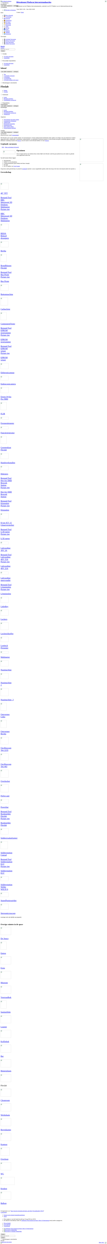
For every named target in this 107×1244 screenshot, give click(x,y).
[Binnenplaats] (6, 1066)
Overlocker (5, 781)
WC (2, 1174)
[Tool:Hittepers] (4, 469)
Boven (19, 140)
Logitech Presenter (4, 646)
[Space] (6, 934)
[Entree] (4, 949)
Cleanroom (5, 1100)
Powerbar (5, 807)
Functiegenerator (8, 433)
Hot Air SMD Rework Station (6, 494)
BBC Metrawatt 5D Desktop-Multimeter (6, 217)
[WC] (6, 1169)
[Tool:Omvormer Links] (4, 710)
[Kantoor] (6, 1140)
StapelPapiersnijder (9, 900)
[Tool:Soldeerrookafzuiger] (4, 834)
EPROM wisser (4, 358)
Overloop (4, 1159)
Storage (47, 140)
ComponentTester (8, 324)
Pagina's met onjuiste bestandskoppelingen (14, 1215)
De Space (5, 938)
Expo (3, 968)
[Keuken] (8, 1184)
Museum (4, 983)
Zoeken (3, 51)
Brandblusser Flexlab (6, 266)
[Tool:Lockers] (4, 615)
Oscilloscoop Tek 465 (6, 765)
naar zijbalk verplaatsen (6, 5)
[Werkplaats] (6, 1111)
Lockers (4, 619)
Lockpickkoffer (7, 633)
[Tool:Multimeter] (4, 653)
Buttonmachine (7, 294)
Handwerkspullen (8, 462)
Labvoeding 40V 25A (5, 567)
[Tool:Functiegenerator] (4, 428)
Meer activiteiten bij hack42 (12, 147)
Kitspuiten (5, 510)
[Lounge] (6, 1022)
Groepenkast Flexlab (6, 448)
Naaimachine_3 (7, 700)
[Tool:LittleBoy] (4, 602)
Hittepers (4, 474)
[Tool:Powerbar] (4, 803)
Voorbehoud (7, 1226)
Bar (2, 1056)
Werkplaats (5, 1115)
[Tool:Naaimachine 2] (4, 678)
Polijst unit (5, 796)
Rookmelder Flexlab (6, 824)
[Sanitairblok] (4, 1008)
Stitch (22, 12)
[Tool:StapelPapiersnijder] (4, 896)
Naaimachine (6, 670)
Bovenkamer (6, 1130)
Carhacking (5, 309)
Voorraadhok (6, 997)
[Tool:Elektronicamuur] (4, 368)
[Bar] (6, 1052)
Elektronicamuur (7, 372)
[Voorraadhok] (6, 993)
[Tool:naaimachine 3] (4, 695)
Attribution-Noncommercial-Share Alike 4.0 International (35, 1220)
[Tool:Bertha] (4, 246)
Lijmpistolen (6, 594)
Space (5, 1216)
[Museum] (6, 978)
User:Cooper (16, 166)
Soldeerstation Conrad (6, 854)
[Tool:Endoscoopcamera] (4, 379)
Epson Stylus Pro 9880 (6, 398)
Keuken (4, 1188)
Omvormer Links (5, 715)
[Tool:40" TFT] (4, 189)
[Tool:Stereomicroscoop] (4, 909)
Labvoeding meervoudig (5, 579)
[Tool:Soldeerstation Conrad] (4, 848)
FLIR (3, 414)
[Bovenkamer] (6, 1125)
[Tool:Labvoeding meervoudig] (4, 574)
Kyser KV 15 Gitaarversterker (7, 524)
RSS (3, 147)
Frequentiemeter (7, 423)
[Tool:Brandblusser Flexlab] (4, 261)
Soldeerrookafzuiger (9, 838)
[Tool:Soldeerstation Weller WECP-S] (4, 880)
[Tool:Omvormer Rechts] (4, 727)
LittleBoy (4, 606)
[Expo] (6, 963)
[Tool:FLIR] (4, 409)
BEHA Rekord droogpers (5, 235)
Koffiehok (5, 1041)
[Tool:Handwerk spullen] (4, 458)
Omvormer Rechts (5, 732)
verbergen (16, 5)
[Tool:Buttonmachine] (4, 290)
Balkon (4, 1203)
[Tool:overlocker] (4, 777)
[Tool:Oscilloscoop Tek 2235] (4, 743)
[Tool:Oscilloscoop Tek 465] (4, 760)
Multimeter (5, 657)
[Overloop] (5, 1155)
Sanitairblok (6, 1012)
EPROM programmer (6, 340)
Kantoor (4, 1144)
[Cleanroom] (6, 1096)
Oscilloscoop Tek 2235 (6, 749)
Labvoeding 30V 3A (5, 549)
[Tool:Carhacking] (4, 305)
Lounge (4, 1027)
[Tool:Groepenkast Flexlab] (4, 443)
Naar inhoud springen (6, 1)
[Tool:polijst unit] (4, 791)
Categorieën (4, 1212)
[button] (1, 2)
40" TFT (4, 193)
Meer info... (102, 1242)
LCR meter (5, 538)
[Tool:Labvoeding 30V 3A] (4, 544)
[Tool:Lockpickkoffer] (4, 629)
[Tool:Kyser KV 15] (4, 518)
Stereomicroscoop (8, 913)
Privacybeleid (7, 1223)
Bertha (3, 251)
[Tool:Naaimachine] (4, 665)
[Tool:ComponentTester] (4, 319)
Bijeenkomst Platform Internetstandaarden (33, 2)
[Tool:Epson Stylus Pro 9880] (4, 392)
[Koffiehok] (6, 1037)
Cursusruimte (15, 135)
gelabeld (25, 168)
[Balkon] (6, 1199)
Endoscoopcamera (8, 384)
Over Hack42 (7, 1224)
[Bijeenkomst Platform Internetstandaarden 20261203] (9, 153)
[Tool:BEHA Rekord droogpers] (4, 229)
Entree (3, 953)
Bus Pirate (5, 281)
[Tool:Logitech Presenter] (4, 641)
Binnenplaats (6, 1071)
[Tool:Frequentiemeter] (4, 419)
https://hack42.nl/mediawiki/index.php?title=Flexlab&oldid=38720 (27, 1211)
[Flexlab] (6, 1081)
